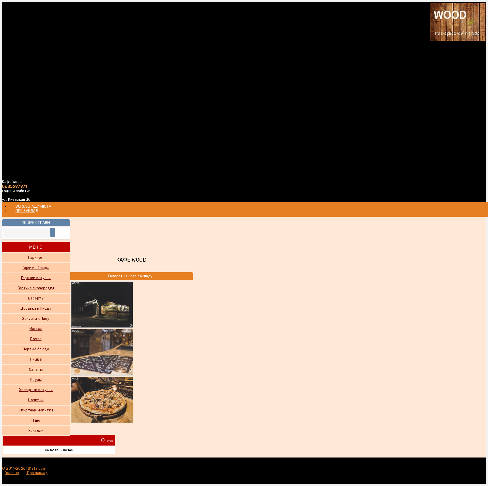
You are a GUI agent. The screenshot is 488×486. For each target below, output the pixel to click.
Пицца (36, 359)
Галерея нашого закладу (130, 276)
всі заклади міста (33, 206)
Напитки (36, 400)
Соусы (36, 380)
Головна (12, 473)
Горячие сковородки (36, 288)
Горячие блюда (36, 268)
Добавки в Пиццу (36, 308)
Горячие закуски (36, 278)
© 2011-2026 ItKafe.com (24, 468)
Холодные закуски (36, 390)
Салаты (36, 369)
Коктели (36, 430)
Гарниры (36, 257)
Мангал (35, 329)
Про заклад (37, 473)
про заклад (27, 211)
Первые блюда (36, 349)
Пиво (36, 420)
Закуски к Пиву (36, 319)
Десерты (36, 298)
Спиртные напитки (36, 410)
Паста (36, 339)
